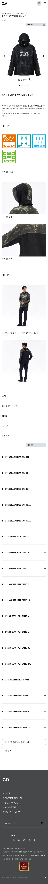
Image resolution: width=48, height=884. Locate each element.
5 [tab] (28, 85)
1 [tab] (19, 85)
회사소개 (6, 793)
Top (3, 13)
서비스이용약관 (9, 807)
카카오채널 (18, 840)
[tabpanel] (24, 56)
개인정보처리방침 (10, 802)
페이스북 (29, 840)
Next (44, 56)
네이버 (34, 840)
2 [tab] (21, 85)
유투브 (13, 840)
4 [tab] (26, 85)
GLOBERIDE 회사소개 (12, 798)
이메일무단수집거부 (11, 811)
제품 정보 (9, 13)
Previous (4, 56)
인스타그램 (24, 840)
